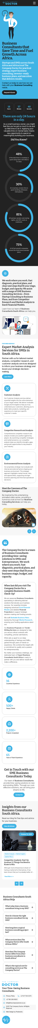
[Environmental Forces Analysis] (7, 457)
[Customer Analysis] (7, 388)
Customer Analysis (12, 395)
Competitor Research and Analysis (18, 430)
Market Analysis (9, 854)
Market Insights (20, 854)
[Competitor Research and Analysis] (7, 424)
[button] (19, 325)
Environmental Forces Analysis (17, 463)
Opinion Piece (9, 857)
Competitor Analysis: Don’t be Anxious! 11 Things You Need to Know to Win (17, 862)
